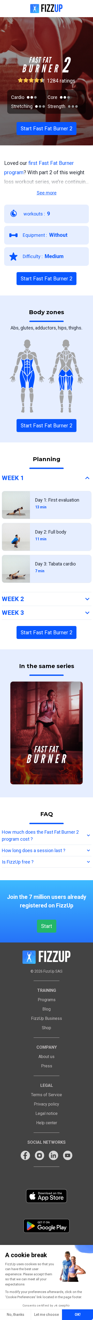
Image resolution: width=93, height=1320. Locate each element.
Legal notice (46, 1113)
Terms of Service (46, 1094)
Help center (46, 1122)
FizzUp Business (46, 1018)
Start (46, 926)
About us (46, 1056)
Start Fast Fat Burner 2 (46, 128)
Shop (46, 1027)
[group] (46, 733)
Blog (46, 1009)
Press (46, 1065)
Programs (47, 999)
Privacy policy (46, 1104)
